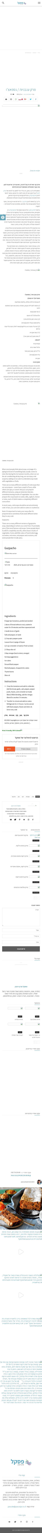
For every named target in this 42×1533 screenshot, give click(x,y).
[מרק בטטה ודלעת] (34, 848)
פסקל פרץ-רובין (27, 94)
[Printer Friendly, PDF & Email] (12, 730)
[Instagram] (27, 819)
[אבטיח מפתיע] (15, 1012)
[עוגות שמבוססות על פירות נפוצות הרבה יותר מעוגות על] (21, 1208)
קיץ (17, 715)
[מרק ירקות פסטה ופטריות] (34, 858)
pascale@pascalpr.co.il (17, 1506)
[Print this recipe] (11, 553)
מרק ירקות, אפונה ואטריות (19, 866)
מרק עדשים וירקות (22, 877)
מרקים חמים (36, 840)
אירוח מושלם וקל (35, 1019)
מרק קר (26, 715)
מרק (6, 715)
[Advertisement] (21, 28)
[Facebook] (32, 819)
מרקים (34, 52)
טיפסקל (37, 1016)
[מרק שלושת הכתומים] (34, 890)
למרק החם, (32, 210)
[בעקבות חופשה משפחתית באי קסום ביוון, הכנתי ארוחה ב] (21, 1252)
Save (20, 99)
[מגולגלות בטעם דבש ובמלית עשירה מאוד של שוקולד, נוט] (21, 1295)
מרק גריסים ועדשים (21, 835)
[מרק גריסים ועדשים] (34, 837)
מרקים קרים (28, 52)
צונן (21, 715)
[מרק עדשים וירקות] (34, 879)
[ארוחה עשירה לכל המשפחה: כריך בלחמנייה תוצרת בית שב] (21, 1338)
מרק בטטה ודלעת (22, 845)
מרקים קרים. (12, 210)
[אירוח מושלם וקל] (32, 1012)
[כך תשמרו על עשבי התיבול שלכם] (32, 1028)
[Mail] (23, 819)
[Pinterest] (19, 819)
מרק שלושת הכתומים (21, 887)
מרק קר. (24, 201)
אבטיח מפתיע (19, 1019)
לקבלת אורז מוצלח (17, 1035)
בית (39, 52)
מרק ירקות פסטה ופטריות (19, 856)
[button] (3, 217)
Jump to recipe (35, 171)
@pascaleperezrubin (21, 1175)
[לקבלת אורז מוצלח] (15, 1028)
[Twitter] (14, 819)
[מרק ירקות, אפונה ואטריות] (34, 869)
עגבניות (11, 715)
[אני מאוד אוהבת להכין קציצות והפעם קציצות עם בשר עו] (21, 1382)
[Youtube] (10, 819)
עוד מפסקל (24, 830)
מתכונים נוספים (35, 830)
